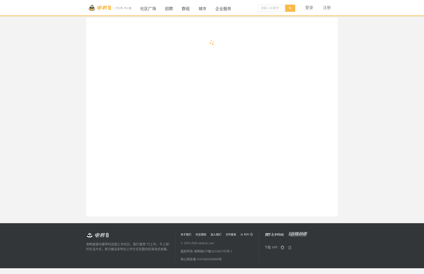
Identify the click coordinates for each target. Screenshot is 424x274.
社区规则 (201, 234)
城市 (202, 9)
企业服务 (223, 9)
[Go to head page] (97, 235)
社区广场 (148, 9)
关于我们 (186, 234)
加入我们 (216, 234)
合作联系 (231, 234)
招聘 (169, 9)
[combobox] (271, 8)
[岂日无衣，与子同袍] (276, 236)
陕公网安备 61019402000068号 (201, 259)
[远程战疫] (299, 236)
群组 (186, 9)
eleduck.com (206, 243)
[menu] (191, 8)
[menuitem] (148, 8)
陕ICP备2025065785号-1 (216, 251)
